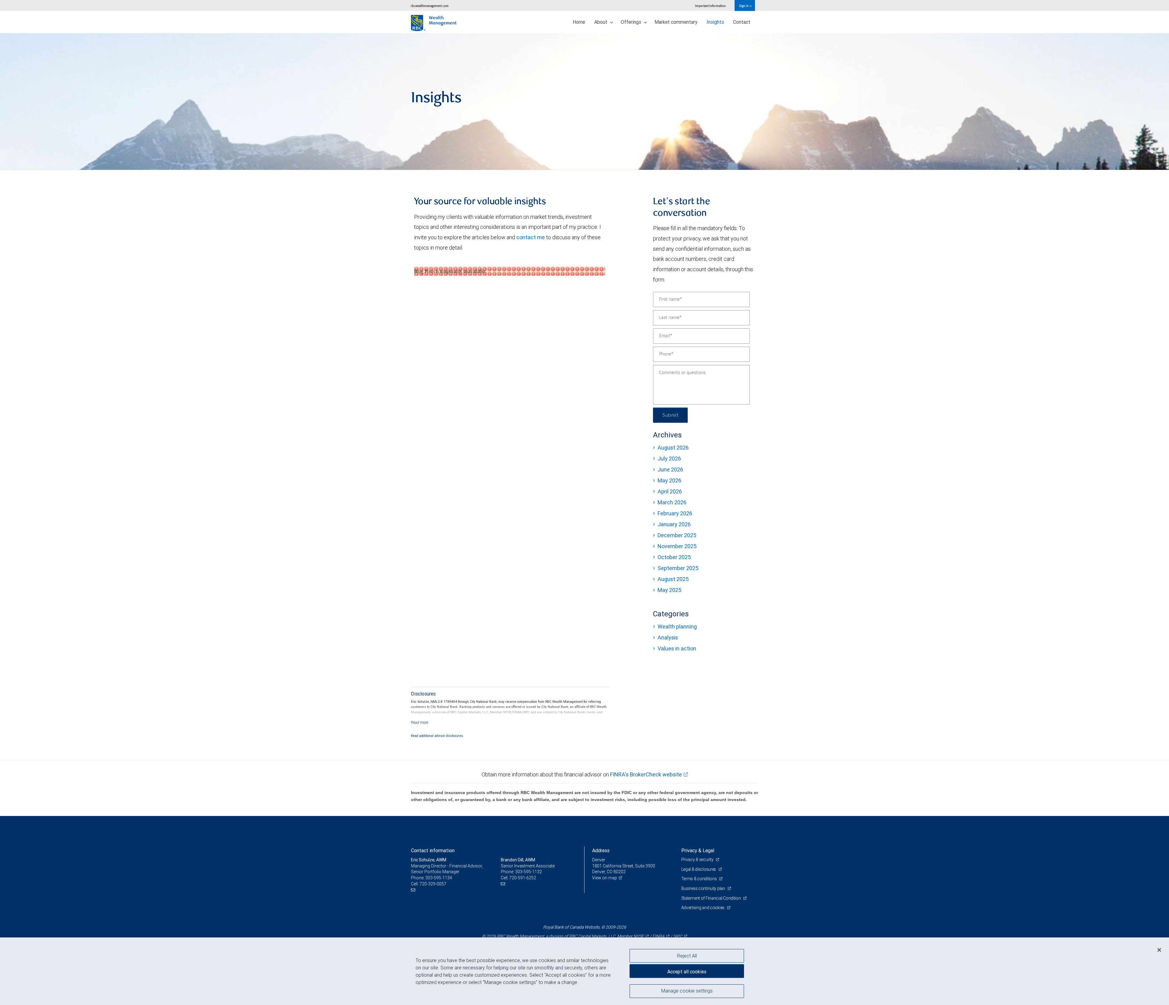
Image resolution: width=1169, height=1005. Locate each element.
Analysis (668, 637)
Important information (710, 6)
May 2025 (669, 590)
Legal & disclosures (699, 869)
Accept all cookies (686, 971)
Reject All (687, 956)
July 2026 (669, 458)
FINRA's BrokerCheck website (646, 774)
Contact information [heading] (433, 850)
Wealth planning (677, 626)
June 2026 (670, 469)
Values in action (677, 648)
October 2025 (674, 557)
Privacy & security (697, 859)
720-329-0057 (433, 884)
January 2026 (674, 524)
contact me (530, 237)
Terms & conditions (699, 878)
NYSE (639, 936)
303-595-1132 (528, 871)
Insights (715, 22)
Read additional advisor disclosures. (437, 736)
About (601, 22)
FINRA (658, 936)
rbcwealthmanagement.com (430, 6)
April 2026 (670, 491)
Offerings (631, 22)
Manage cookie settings (687, 991)
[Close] (1159, 949)
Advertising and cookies (703, 907)
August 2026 (673, 447)
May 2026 (669, 480)
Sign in (744, 6)
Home (579, 22)
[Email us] (414, 890)
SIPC (677, 936)
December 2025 (677, 535)
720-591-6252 (522, 878)
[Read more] (419, 722)
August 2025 (673, 579)
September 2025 (678, 568)
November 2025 (677, 546)
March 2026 (672, 502)
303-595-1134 (438, 878)
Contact (741, 22)
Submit (670, 415)
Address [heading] (600, 850)
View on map (604, 878)
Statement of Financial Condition (711, 898)
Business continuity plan (703, 888)
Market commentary (676, 22)
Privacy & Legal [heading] (697, 850)
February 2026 (675, 513)
